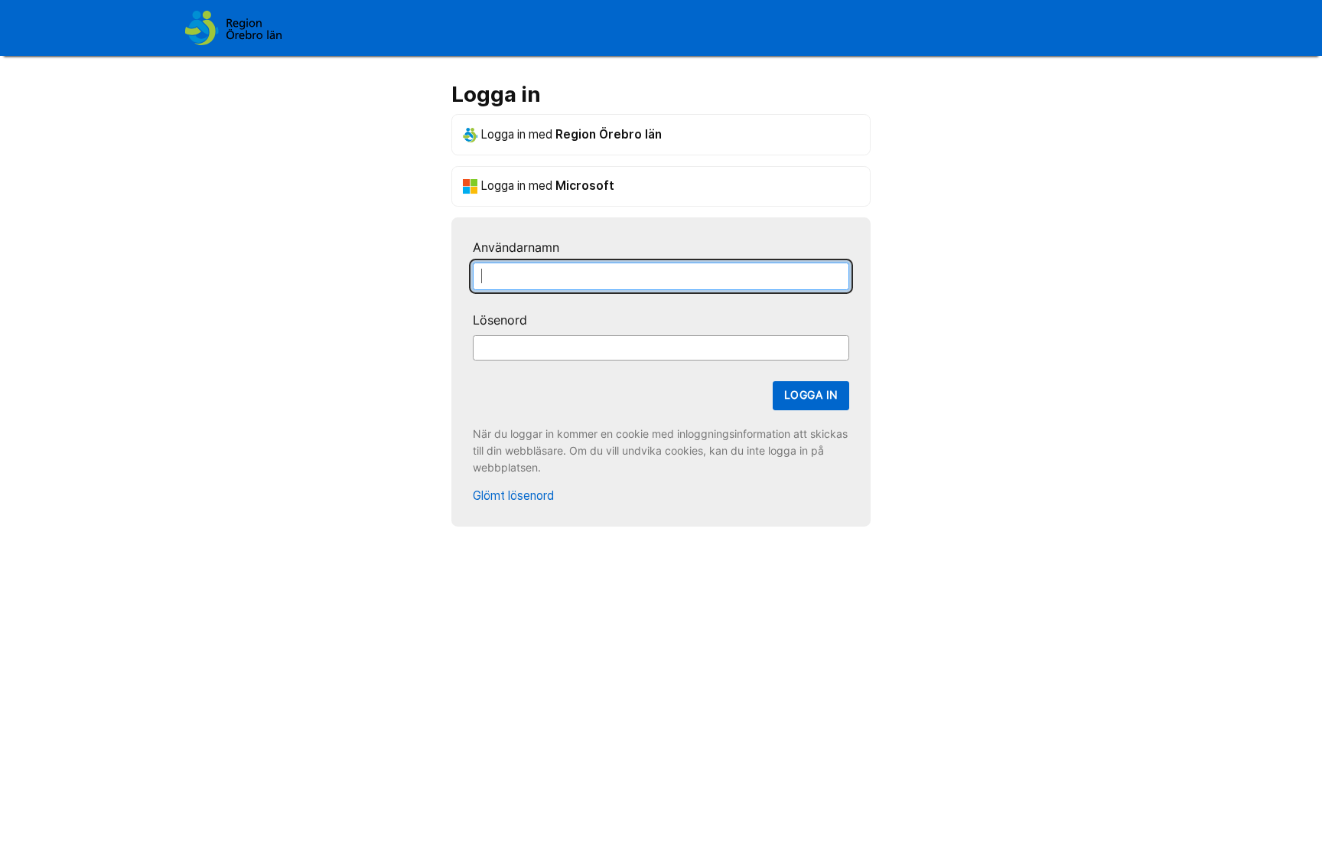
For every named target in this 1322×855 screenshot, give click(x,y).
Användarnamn (516, 247)
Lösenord (500, 320)
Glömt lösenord (513, 495)
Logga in (811, 395)
